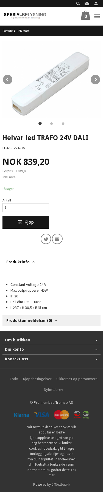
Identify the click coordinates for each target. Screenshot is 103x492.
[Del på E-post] (57, 239)
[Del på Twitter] (46, 239)
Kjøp (29, 222)
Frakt (14, 378)
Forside (7, 31)
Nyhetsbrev (53, 389)
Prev (12, 78)
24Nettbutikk (61, 484)
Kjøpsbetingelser (37, 378)
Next (100, 78)
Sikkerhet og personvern (77, 378)
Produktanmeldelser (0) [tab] (29, 320)
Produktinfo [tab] (18, 262)
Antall (6, 200)
